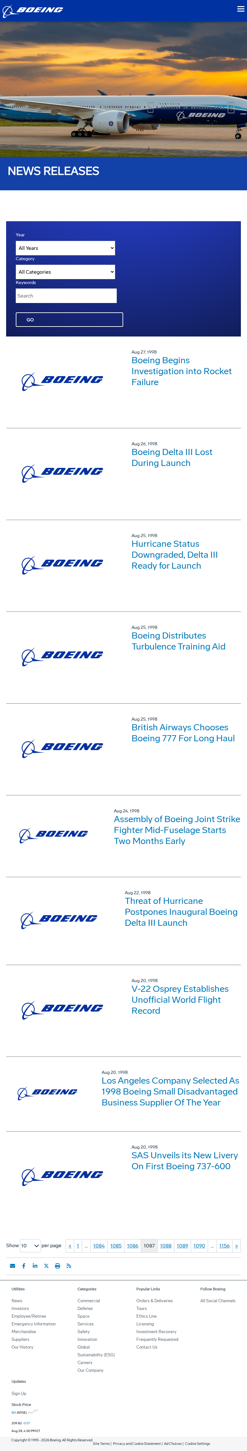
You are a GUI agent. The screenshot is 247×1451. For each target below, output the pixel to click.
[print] (57, 1266)
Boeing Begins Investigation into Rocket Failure (182, 371)
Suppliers (20, 1339)
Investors (20, 1308)
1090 (199, 1246)
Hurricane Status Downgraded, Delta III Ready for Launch (175, 554)
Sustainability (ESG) (96, 1354)
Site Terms (101, 1444)
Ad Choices (173, 1444)
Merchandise (24, 1331)
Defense (85, 1308)
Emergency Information (34, 1324)
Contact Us (146, 1347)
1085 (116, 1246)
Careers (85, 1362)
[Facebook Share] (24, 1266)
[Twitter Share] (46, 1266)
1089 (182, 1246)
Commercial (89, 1300)
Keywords (26, 282)
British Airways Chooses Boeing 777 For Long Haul (183, 733)
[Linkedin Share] (35, 1266)
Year (20, 235)
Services (86, 1324)
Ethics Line (146, 1316)
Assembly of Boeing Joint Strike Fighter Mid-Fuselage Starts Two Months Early (177, 830)
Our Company (91, 1370)
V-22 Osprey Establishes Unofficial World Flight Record (180, 999)
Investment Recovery (156, 1331)
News (17, 1300)
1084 (99, 1246)
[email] (12, 1266)
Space (83, 1316)
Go (30, 320)
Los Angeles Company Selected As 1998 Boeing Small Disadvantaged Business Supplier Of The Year (170, 1091)
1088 (165, 1246)
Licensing (145, 1324)
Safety (84, 1331)
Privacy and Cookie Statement (137, 1444)
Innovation (87, 1339)
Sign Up (19, 1393)
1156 (224, 1246)
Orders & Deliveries (154, 1300)
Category (25, 258)
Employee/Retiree (29, 1316)
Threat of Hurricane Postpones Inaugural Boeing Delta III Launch (181, 912)
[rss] (69, 1266)
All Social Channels (217, 1300)
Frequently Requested (157, 1339)
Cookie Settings (197, 1444)
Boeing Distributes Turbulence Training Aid (178, 641)
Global (84, 1347)
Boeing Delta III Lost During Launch (172, 457)
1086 (132, 1246)
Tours (141, 1308)
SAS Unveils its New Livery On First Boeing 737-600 (185, 1160)
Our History (22, 1347)
